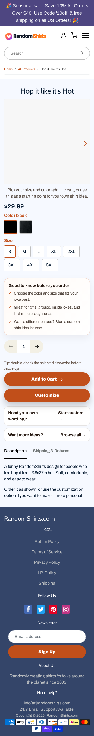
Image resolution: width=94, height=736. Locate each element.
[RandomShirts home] (30, 36)
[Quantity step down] (10, 346)
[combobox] (39, 53)
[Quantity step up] (36, 346)
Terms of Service (47, 552)
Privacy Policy (47, 562)
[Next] (85, 143)
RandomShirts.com (29, 518)
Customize (47, 395)
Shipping (47, 583)
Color (15, 215)
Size (8, 240)
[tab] (18, 452)
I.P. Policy (47, 573)
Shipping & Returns (51, 451)
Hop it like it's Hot (53, 69)
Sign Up (47, 651)
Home (8, 69)
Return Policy (47, 541)
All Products (26, 69)
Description (15, 451)
